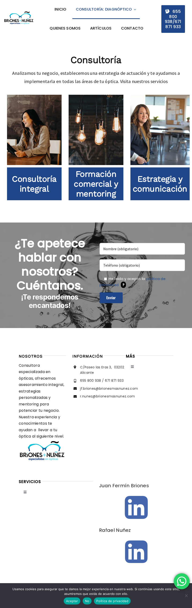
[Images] (136, 498)
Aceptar (72, 601)
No (87, 601)
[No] (186, 595)
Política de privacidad (112, 601)
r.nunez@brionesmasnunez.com (107, 396)
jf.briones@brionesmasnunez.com (109, 388)
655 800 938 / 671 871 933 (102, 380)
